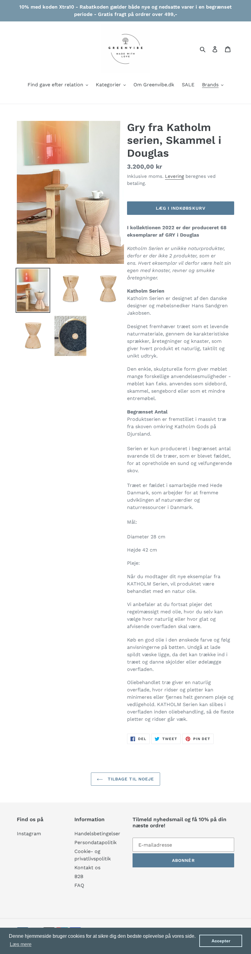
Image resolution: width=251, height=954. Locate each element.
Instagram (29, 833)
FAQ (79, 885)
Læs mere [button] (21, 944)
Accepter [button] (221, 940)
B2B (78, 876)
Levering (174, 176)
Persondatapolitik (95, 842)
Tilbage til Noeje (130, 778)
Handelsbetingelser (97, 833)
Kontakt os (87, 867)
